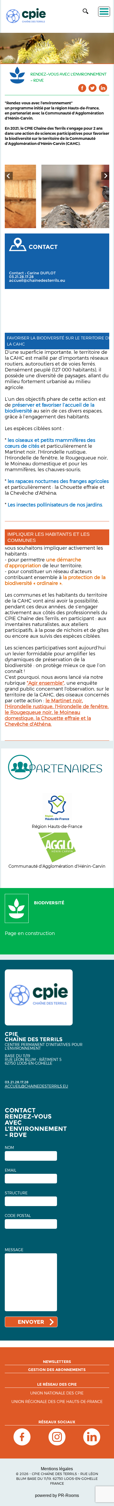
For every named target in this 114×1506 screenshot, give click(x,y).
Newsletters (57, 1362)
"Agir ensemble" (45, 682)
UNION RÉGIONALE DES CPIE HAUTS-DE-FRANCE (57, 1402)
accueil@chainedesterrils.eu (37, 280)
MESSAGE (14, 1250)
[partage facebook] (82, 88)
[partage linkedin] (103, 88)
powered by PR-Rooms (57, 1495)
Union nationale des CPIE (57, 1393)
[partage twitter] (93, 88)
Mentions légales (57, 1469)
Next (105, 176)
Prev (9, 176)
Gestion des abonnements (57, 1370)
